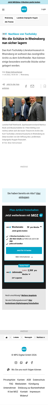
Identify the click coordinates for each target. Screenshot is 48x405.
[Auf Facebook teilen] (26, 86)
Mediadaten (20, 384)
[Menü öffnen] (3, 9)
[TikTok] (27, 362)
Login (43, 9)
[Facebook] (32, 362)
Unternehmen (9, 388)
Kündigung (34, 384)
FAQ (11, 384)
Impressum (35, 391)
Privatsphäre (9, 380)
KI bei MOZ (13, 391)
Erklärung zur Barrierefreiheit (31, 388)
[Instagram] (16, 362)
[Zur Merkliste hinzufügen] (44, 86)
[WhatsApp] (21, 362)
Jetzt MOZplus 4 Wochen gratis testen (24, 2)
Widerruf (24, 395)
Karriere (21, 380)
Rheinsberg (9, 18)
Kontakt (24, 391)
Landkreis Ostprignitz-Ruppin (27, 18)
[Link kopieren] (21, 86)
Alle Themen (9, 22)
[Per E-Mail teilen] (32, 86)
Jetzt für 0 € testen (24, 250)
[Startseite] (6, 337)
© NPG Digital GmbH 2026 (24, 355)
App (11, 241)
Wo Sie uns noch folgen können (26, 369)
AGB (29, 380)
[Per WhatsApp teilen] (37, 86)
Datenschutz (39, 380)
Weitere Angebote (29, 295)
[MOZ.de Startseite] (24, 9)
